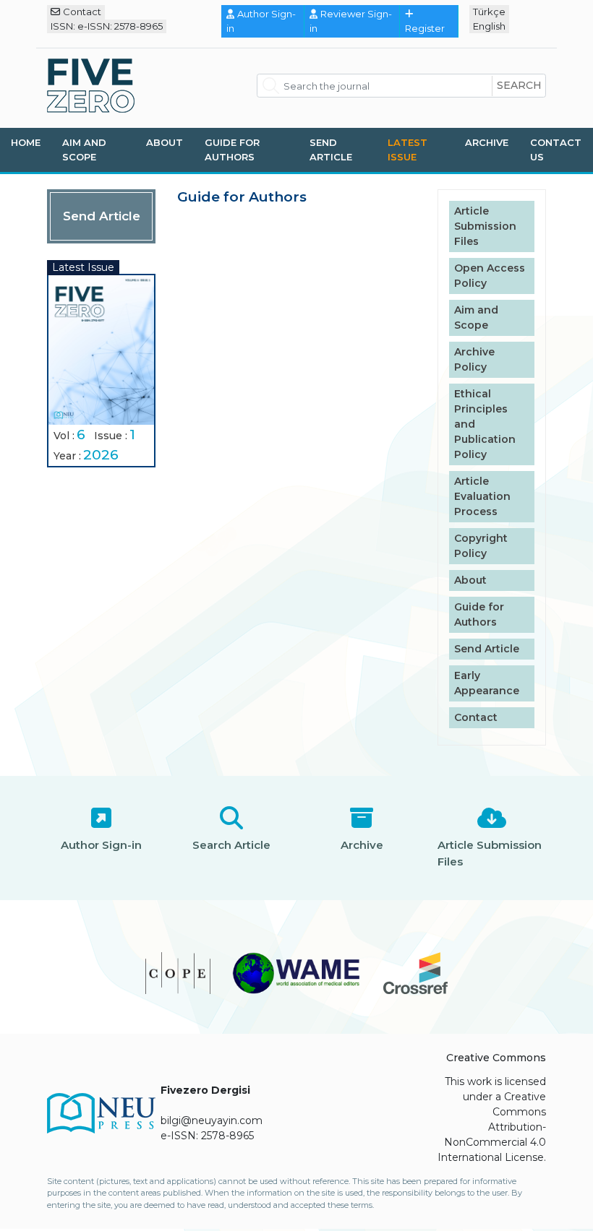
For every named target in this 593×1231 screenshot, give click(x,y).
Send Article (331, 150)
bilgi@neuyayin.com (212, 1120)
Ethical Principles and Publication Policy (485, 424)
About (164, 142)
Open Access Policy (489, 276)
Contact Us (555, 150)
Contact (82, 11)
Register (425, 28)
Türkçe (489, 11)
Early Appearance (486, 683)
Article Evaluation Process (482, 496)
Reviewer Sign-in (351, 21)
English (489, 26)
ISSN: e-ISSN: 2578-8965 (107, 26)
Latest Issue (407, 150)
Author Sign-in (261, 21)
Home (25, 142)
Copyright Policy (481, 546)
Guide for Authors (232, 150)
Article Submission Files (485, 226)
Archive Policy (474, 359)
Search (519, 85)
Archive (486, 142)
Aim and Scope (84, 150)
